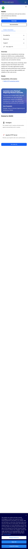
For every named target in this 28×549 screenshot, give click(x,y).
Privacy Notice (7, 534)
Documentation (14, 24)
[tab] (8, 30)
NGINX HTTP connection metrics (11, 81)
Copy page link (9, 46)
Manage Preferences (14, 537)
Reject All (14, 542)
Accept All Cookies (14, 546)
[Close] (26, 7)
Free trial (14, 21)
